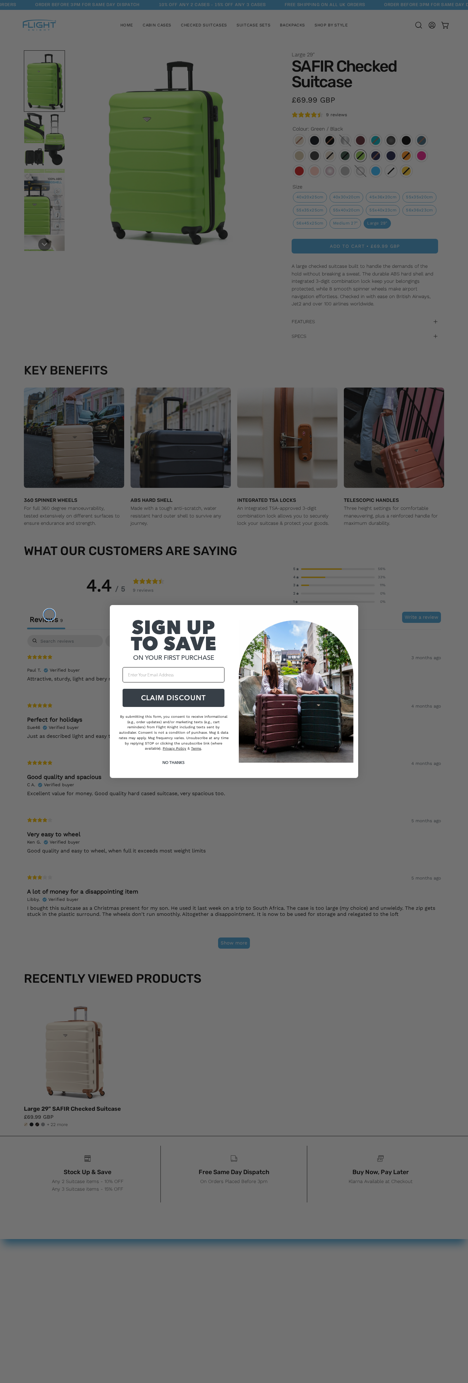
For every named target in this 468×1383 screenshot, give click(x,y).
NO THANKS (173, 762)
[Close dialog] (49, 614)
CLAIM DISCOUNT (173, 697)
